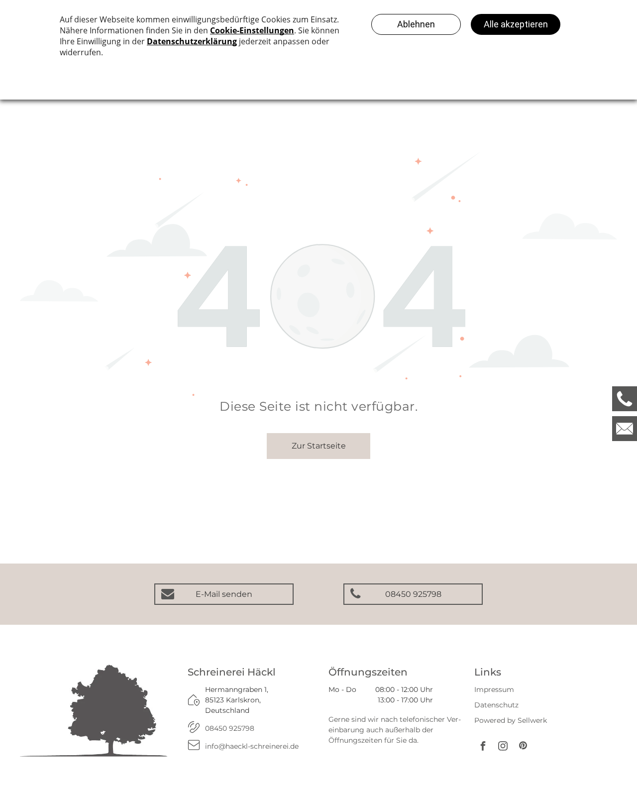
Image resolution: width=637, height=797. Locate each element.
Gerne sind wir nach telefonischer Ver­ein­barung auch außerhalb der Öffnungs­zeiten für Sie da (394, 730)
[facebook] (483, 747)
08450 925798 (229, 728)
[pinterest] (523, 747)
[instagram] (503, 747)
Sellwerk (532, 720)
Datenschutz (496, 704)
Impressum (494, 689)
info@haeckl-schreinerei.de (252, 746)
